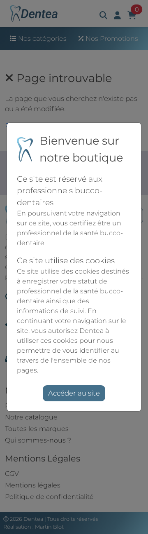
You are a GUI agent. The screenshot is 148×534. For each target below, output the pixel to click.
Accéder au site (74, 393)
